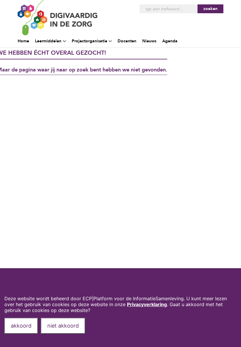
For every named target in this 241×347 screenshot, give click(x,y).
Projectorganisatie (89, 41)
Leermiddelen (48, 41)
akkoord (21, 326)
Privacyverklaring (147, 304)
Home (23, 41)
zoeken (210, 8)
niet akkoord (63, 326)
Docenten (127, 41)
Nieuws (149, 41)
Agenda (170, 41)
